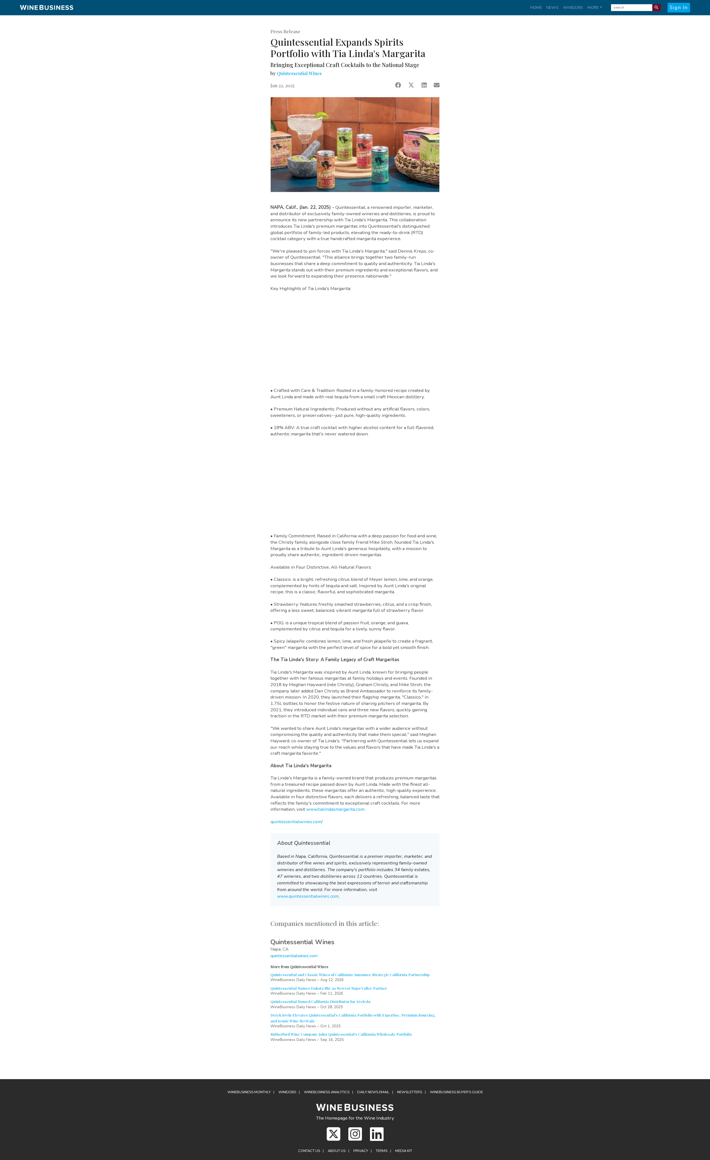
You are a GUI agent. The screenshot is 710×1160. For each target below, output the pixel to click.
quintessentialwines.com (294, 956)
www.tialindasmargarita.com (335, 809)
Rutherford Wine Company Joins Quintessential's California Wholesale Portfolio (341, 1033)
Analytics (326, 1092)
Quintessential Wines (299, 73)
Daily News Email (373, 1092)
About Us (337, 1150)
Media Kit (403, 1150)
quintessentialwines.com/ (296, 821)
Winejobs (573, 7)
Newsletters (409, 1092)
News (552, 7)
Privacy (360, 1150)
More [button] (593, 7)
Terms (381, 1150)
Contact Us (309, 1150)
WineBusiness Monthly (249, 1092)
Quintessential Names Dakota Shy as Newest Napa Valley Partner (328, 988)
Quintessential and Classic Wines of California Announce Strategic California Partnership (350, 974)
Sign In (679, 7)
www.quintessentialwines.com (308, 896)
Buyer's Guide (456, 1092)
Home (536, 7)
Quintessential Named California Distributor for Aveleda (320, 1001)
